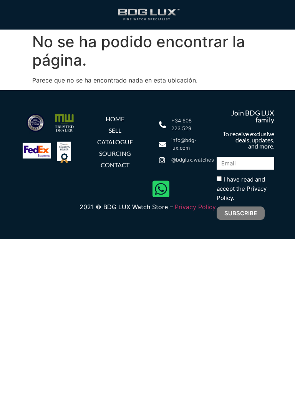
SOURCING (115, 153)
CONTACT (115, 164)
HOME (115, 118)
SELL (115, 130)
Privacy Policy (195, 207)
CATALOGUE (115, 141)
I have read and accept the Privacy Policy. (242, 188)
